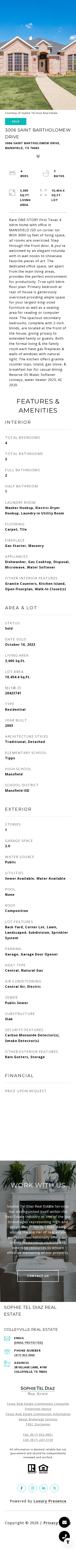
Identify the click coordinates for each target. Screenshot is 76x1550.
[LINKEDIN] (44, 1488)
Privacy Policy (57, 1522)
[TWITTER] (54, 1488)
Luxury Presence (49, 1501)
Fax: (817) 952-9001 (38, 1434)
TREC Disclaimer (38, 1424)
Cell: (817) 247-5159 (38, 1440)
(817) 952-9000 (24, 1355)
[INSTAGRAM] (33, 1488)
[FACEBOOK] (22, 1488)
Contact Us (38, 1276)
